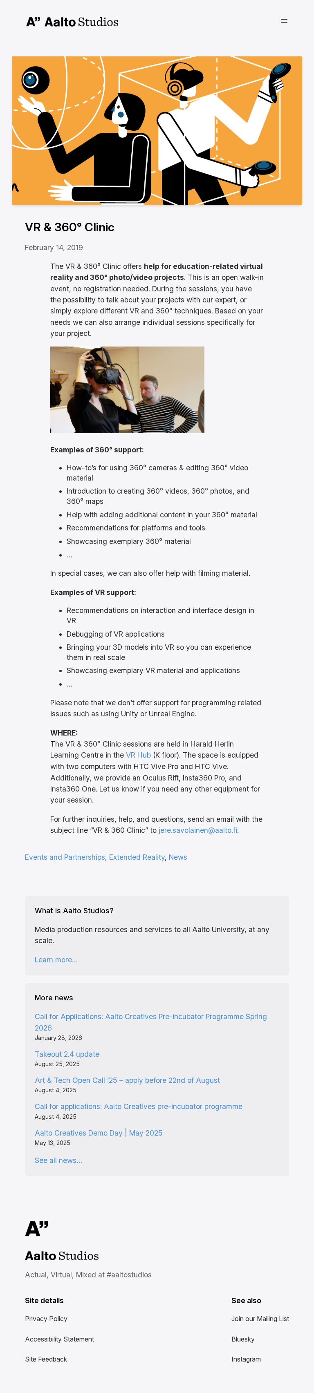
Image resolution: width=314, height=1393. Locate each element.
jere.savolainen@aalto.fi (198, 830)
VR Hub (138, 755)
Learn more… (56, 959)
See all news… (58, 1160)
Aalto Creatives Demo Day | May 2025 (99, 1133)
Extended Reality (137, 857)
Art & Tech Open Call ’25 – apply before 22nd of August (127, 1080)
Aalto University (33, 22)
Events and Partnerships (65, 857)
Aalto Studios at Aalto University (53, 1256)
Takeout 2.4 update (67, 1054)
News (178, 857)
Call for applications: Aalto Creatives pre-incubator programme (138, 1106)
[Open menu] (284, 21)
